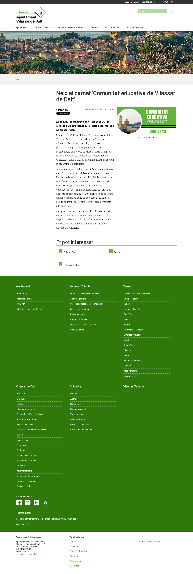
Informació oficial (24, 299)
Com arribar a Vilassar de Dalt (30, 414)
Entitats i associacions (26, 455)
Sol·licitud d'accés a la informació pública (88, 304)
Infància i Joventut (132, 309)
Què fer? (20, 435)
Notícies (73, 394)
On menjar (21, 445)
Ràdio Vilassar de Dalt (80, 424)
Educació (118, 252)
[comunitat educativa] (146, 121)
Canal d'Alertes (77, 330)
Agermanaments (24, 471)
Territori (127, 355)
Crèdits (73, 542)
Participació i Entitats (133, 330)
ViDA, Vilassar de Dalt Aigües (29, 309)
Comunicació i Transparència (137, 294)
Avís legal (74, 556)
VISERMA (21, 304)
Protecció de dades (78, 551)
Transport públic (24, 486)
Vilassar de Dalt (112, 27)
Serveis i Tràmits (42, 27)
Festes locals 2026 (25, 424)
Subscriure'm (22, 524)
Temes (94, 27)
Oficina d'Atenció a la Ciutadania (84, 294)
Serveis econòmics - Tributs (70, 27)
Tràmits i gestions (78, 299)
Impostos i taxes (77, 314)
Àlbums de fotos (77, 419)
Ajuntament (21, 27)
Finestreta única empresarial (83, 324)
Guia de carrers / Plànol (27, 419)
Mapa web (74, 566)
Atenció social (130, 345)
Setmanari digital (78, 409)
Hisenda (127, 350)
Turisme (127, 304)
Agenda (73, 399)
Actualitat (21, 394)
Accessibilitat (76, 561)
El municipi (21, 399)
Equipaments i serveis (26, 460)
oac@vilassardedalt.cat (29, 554)
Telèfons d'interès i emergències (31, 430)
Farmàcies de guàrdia (26, 481)
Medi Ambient (130, 371)
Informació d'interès (26, 409)
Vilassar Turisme (135, 27)
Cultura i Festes (71, 252)
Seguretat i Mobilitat (133, 360)
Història (20, 404)
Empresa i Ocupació (133, 335)
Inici (17, 79)
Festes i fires (22, 440)
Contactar (74, 546)
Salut (126, 340)
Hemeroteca (76, 404)
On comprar (22, 466)
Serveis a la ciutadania (80, 309)
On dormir (21, 450)
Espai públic (129, 376)
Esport (127, 324)
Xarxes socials (76, 414)
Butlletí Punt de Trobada (81, 430)
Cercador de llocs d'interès (28, 476)
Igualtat (127, 366)
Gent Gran (128, 314)
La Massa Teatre (71, 265)
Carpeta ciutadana (78, 319)
